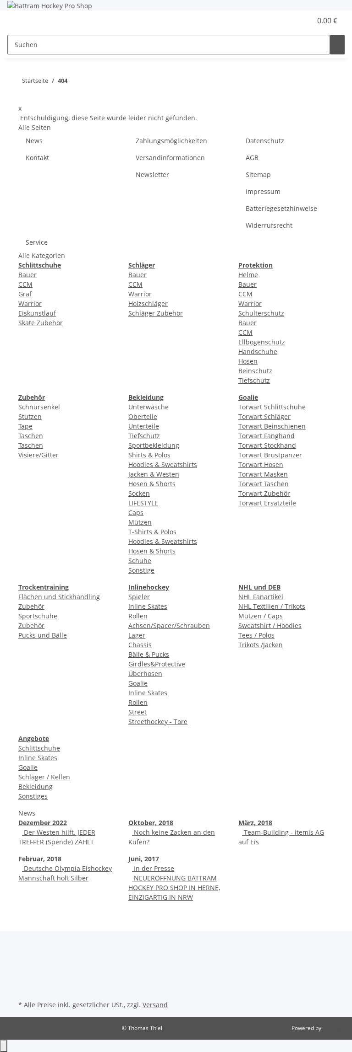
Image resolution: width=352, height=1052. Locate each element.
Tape (25, 426)
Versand (155, 1004)
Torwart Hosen (260, 464)
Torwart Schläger (264, 416)
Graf (25, 294)
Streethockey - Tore (157, 721)
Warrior (30, 303)
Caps (135, 512)
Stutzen (30, 416)
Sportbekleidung (153, 445)
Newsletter (152, 174)
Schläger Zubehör (155, 313)
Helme (248, 274)
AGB (252, 157)
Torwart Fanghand (266, 435)
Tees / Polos (256, 635)
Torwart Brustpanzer (270, 455)
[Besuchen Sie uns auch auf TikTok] (25, 987)
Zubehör (31, 625)
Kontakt (37, 157)
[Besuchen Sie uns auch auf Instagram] (25, 977)
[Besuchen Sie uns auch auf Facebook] (25, 966)
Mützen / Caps (260, 616)
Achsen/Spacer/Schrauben (169, 625)
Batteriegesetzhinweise (281, 208)
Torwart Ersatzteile (267, 503)
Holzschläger (148, 303)
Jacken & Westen (153, 474)
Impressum (263, 191)
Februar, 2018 (39, 858)
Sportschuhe (37, 616)
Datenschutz (265, 140)
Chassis (140, 644)
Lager (136, 635)
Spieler (139, 596)
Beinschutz (255, 370)
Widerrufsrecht (269, 225)
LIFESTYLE (143, 503)
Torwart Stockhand (267, 445)
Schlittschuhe (39, 748)
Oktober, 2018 (150, 822)
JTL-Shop (334, 1028)
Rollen (138, 616)
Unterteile (143, 426)
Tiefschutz (254, 380)
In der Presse (153, 868)
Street (137, 712)
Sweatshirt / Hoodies (270, 625)
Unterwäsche (148, 407)
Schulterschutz (261, 313)
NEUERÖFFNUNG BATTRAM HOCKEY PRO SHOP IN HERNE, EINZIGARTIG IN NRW (174, 888)
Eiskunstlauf (37, 313)
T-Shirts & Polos (152, 531)
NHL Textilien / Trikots (271, 606)
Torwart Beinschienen (272, 426)
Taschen (30, 435)
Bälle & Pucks (148, 654)
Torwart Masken (263, 474)
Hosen (248, 361)
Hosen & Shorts (152, 483)
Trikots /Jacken (260, 644)
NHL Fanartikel (260, 596)
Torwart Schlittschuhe (272, 407)
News (34, 140)
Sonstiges (33, 796)
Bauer (27, 274)
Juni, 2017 (143, 858)
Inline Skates (147, 606)
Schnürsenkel (39, 407)
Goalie (138, 683)
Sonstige (141, 570)
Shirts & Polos (149, 455)
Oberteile (142, 416)
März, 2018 (255, 822)
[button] (286, 20)
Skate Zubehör (40, 322)
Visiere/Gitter (38, 455)
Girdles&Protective (156, 664)
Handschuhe (257, 351)
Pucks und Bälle (42, 635)
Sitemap (258, 174)
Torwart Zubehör (264, 493)
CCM (25, 284)
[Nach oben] (3, 1046)
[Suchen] (337, 44)
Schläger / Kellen (44, 777)
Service (37, 242)
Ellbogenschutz (261, 342)
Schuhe (139, 560)
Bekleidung (35, 786)
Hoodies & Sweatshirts (162, 464)
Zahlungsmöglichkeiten (171, 140)
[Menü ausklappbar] (18, 21)
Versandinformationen (170, 157)
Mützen (140, 522)
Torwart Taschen (263, 483)
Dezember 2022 (42, 822)
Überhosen (145, 673)
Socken (139, 493)
